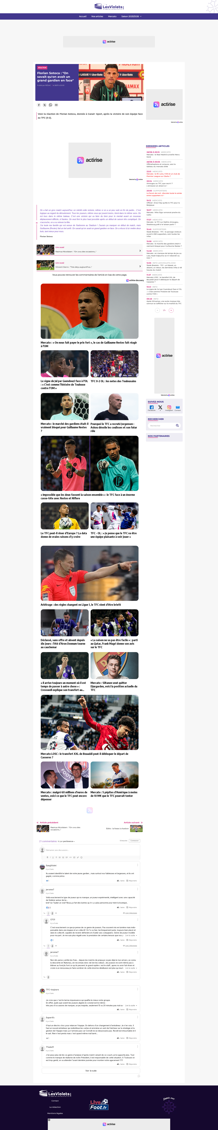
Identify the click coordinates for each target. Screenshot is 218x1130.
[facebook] (39, 105)
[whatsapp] (50, 105)
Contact (55, 1101)
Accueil (82, 16)
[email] (56, 105)
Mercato (112, 16)
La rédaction (55, 1107)
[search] (177, 425)
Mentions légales (55, 1113)
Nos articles (97, 16)
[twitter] (44, 105)
